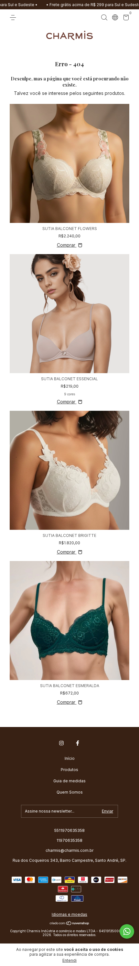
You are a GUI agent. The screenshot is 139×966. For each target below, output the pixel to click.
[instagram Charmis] (61, 743)
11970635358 (69, 840)
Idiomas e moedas (69, 914)
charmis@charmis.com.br (69, 850)
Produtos (69, 769)
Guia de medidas (69, 780)
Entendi (69, 960)
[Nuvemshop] (69, 923)
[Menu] (14, 17)
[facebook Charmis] (77, 743)
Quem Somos (70, 792)
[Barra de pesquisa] (104, 17)
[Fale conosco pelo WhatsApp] (127, 931)
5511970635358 (69, 830)
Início (70, 758)
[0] (125, 18)
